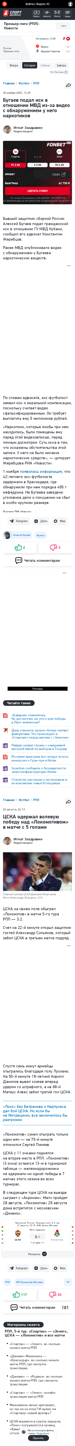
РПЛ (36, 83)
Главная (9, 83)
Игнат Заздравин (28, 127)
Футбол (24, 83)
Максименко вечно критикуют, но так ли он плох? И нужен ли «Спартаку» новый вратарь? (33, 1409)
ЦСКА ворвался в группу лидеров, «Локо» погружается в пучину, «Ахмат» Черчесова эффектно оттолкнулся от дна (35, 1427)
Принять (38, 1438)
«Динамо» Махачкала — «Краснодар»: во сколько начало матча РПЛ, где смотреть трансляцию (34, 1362)
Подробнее (42, 1433)
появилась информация (41, 471)
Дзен (43, 521)
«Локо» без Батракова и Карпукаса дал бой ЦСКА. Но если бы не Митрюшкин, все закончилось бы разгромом (35, 1113)
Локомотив (57, 1239)
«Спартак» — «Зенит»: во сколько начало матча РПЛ (35, 1346)
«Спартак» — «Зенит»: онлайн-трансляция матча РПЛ (33, 1395)
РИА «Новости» (23, 511)
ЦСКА (18, 1239)
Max (62, 521)
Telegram (22, 521)
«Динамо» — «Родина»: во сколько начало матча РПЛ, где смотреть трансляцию (36, 1380)
